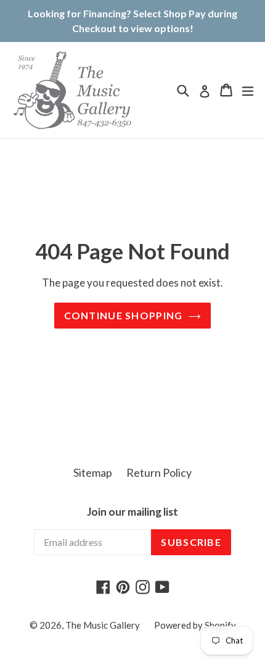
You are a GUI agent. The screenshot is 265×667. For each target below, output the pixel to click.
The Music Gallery (102, 625)
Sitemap (92, 472)
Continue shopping (123, 315)
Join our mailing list (132, 512)
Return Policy (159, 472)
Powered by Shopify (195, 625)
